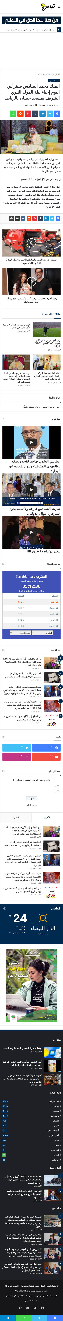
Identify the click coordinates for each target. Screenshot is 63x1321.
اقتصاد (56, 1121)
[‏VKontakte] (23, 218)
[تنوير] (48, 6)
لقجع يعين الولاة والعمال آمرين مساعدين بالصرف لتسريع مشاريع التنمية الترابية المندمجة (24, 1194)
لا (55, 791)
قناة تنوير (55, 1150)
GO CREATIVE (21, 1291)
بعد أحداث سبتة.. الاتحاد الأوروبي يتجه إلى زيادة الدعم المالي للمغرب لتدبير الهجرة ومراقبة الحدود (23, 1179)
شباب (56, 1140)
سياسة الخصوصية (31, 1300)
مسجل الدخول (41, 407)
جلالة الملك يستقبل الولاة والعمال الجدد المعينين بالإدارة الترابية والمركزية (47, 376)
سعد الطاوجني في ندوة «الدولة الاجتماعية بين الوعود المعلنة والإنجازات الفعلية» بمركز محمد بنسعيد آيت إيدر (22, 1267)
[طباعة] (11, 218)
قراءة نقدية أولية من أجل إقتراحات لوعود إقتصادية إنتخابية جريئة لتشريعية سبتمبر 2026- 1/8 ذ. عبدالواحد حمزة (22, 704)
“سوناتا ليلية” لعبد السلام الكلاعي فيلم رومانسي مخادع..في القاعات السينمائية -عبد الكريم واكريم (22, 1078)
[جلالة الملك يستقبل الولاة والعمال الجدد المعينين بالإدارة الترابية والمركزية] (47, 362)
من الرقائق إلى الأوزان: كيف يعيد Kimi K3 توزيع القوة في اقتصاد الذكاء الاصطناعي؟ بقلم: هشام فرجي (22, 662)
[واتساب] (13, 114)
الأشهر (16, 817)
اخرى (56, 1125)
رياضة (56, 1106)
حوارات (55, 1160)
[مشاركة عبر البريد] (17, 218)
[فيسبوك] (57, 114)
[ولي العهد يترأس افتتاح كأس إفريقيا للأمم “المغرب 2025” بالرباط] (47, 329)
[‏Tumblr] (35, 114)
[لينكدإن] (42, 114)
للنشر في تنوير (41, 1295)
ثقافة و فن (54, 1101)
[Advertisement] (31, 51)
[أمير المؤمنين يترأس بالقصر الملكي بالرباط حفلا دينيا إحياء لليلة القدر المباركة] (52, 1066)
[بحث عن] (59, 7)
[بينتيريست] (28, 114)
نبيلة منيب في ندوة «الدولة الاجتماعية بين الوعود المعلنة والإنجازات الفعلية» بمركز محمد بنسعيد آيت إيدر (23, 1237)
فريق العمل (11, 1295)
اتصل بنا (29, 1295)
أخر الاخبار (54, 1135)
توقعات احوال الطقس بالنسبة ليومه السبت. (22, 1048)
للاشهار (21, 1295)
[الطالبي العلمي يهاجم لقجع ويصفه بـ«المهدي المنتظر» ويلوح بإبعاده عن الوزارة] (31, 442)
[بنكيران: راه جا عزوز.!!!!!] (31, 532)
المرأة (56, 1155)
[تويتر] (50, 114)
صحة (56, 1145)
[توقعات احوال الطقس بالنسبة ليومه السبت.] (52, 1052)
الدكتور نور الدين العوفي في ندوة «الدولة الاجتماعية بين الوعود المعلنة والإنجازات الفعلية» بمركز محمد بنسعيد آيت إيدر (23, 1252)
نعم (55, 786)
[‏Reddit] (20, 114)
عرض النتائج (31, 805)
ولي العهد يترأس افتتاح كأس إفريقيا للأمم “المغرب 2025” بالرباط (48, 343)
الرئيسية (54, 74)
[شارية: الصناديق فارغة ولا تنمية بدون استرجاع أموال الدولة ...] (31, 489)
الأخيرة (47, 817)
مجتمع (56, 1111)
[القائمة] (3, 7)
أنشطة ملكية (43, 74)
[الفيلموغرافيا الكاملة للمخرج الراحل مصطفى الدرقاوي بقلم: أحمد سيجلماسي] (52, 677)
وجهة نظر (54, 1116)
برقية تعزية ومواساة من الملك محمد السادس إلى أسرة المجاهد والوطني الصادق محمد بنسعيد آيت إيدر (16, 377)
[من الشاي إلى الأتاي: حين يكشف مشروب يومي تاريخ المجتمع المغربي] (52, 720)
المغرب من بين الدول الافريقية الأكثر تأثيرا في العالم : (16, 326)
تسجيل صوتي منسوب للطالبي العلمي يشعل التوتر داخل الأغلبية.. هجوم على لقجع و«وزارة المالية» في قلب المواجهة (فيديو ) (22, 690)
